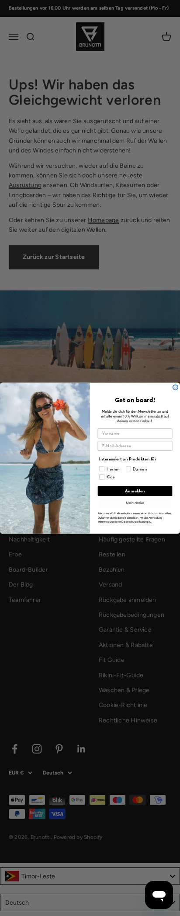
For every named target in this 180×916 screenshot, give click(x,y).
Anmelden (135, 491)
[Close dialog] (175, 387)
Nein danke (135, 502)
